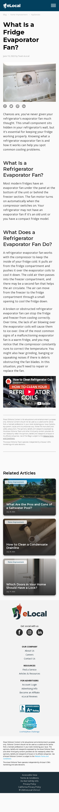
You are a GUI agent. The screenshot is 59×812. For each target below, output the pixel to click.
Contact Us (29, 658)
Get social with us (30, 626)
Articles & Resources (29, 673)
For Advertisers (29, 680)
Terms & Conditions (29, 777)
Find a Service (29, 669)
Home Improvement (19, 14)
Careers (30, 654)
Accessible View (29, 774)
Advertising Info (29, 688)
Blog (5, 14)
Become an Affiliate (30, 692)
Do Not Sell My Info (30, 780)
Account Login (29, 684)
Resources (29, 665)
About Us (29, 650)
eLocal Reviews (29, 696)
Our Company (29, 646)
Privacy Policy (29, 783)
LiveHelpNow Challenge (29, 731)
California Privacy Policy (29, 786)
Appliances (35, 14)
